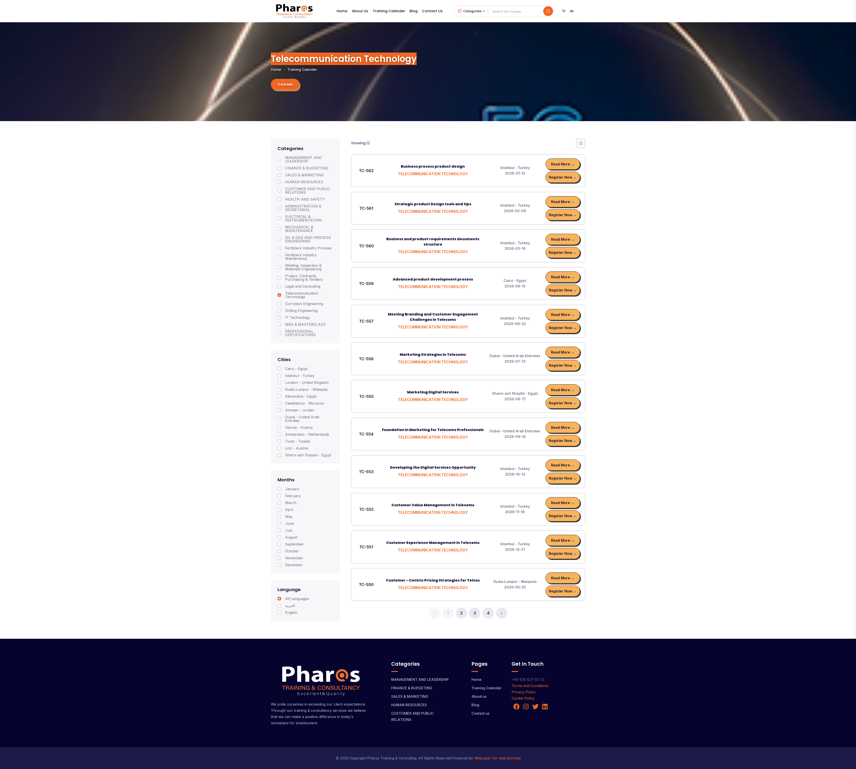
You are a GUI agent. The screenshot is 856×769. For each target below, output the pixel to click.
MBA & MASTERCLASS (305, 324)
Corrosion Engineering (304, 303)
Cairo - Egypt (296, 368)
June (289, 523)
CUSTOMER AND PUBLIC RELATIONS (307, 190)
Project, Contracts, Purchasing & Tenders (304, 277)
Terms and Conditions (530, 686)
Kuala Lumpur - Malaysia (306, 389)
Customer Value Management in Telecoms (432, 505)
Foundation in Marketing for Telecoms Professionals (433, 429)
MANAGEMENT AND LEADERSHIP (303, 159)
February (293, 496)
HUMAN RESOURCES (304, 182)
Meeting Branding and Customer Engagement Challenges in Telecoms (433, 317)
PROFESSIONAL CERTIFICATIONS (300, 333)
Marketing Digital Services (433, 392)
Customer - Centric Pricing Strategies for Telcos (433, 580)
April (289, 509)
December (294, 565)
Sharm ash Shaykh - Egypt (308, 455)
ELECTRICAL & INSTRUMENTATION (303, 218)
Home (342, 11)
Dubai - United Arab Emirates (302, 418)
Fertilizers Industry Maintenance (301, 256)
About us (360, 11)
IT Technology (297, 317)
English (291, 612)
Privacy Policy (524, 692)
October (292, 551)
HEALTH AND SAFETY (305, 199)
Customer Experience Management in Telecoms (432, 542)
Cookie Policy (523, 698)
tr (564, 11)
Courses (285, 84)
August (291, 537)
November (294, 558)
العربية (290, 605)
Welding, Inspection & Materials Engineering (303, 267)
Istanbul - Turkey (300, 375)
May (288, 516)
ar (572, 11)
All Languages (297, 598)
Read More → (562, 164)
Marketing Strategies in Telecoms (433, 354)
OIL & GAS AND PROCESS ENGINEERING (308, 239)
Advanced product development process (433, 279)
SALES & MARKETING (304, 175)
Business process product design (433, 166)
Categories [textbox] (472, 11)
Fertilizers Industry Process (308, 248)
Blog (413, 11)
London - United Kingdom (307, 382)
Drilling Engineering (301, 310)
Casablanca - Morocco (304, 403)
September (294, 544)
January (292, 489)
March (290, 503)
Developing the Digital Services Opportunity (433, 467)
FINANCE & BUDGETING (306, 168)
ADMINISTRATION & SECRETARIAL (303, 208)
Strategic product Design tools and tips (433, 204)
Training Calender (389, 11)
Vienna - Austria (299, 427)
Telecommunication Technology (301, 295)
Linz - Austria (296, 448)
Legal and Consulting (302, 286)
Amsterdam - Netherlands (307, 434)
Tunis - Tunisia (297, 441)
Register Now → (563, 177)
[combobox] (471, 11)
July (288, 530)
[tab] (580, 143)
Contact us (432, 11)
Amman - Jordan (299, 410)
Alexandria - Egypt (301, 396)
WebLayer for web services (497, 758)
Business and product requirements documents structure (432, 241)
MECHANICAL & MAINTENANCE (299, 228)
